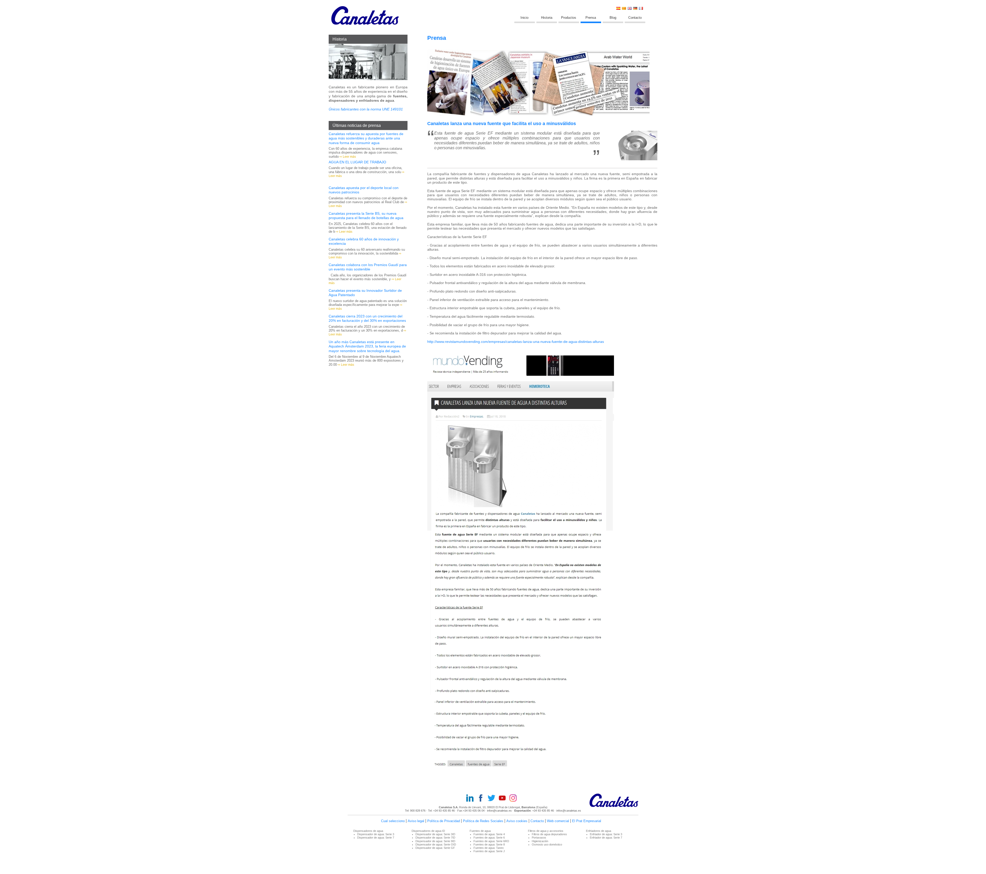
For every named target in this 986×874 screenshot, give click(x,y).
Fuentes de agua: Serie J (489, 851)
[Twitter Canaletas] (493, 798)
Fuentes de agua (480, 830)
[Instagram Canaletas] (514, 798)
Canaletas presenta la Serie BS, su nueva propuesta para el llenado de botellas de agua (366, 215)
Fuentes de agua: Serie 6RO (491, 841)
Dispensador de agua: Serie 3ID (435, 834)
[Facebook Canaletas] (482, 798)
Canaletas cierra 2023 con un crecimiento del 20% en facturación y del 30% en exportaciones (367, 318)
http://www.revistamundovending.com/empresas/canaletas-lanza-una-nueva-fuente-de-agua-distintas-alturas (515, 342)
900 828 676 (417, 810)
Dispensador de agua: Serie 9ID (435, 841)
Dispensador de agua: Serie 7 (375, 837)
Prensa (590, 18)
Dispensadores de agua (368, 830)
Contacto (635, 18)
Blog (613, 18)
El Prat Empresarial (586, 821)
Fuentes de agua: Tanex (488, 847)
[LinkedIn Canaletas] (471, 798)
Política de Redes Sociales (483, 821)
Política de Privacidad (443, 821)
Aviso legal (416, 821)
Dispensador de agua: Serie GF (435, 847)
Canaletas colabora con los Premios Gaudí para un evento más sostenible (368, 267)
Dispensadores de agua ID (428, 830)
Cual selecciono (393, 821)
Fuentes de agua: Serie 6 (489, 837)
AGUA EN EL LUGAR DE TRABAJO (357, 162)
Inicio (524, 18)
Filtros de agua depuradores (549, 834)
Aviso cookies (516, 821)
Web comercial (558, 821)
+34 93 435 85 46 (444, 810)
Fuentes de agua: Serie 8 (489, 844)
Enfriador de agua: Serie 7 (606, 837)
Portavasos (539, 837)
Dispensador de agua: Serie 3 (375, 834)
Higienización (540, 841)
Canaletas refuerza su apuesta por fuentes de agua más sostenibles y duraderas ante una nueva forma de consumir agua (366, 138)
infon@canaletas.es (499, 810)
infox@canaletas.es (568, 810)
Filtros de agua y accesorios (545, 830)
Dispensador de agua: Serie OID (435, 844)
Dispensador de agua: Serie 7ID (435, 837)
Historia (546, 18)
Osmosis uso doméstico (547, 844)
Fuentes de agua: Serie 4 (489, 834)
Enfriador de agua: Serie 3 (606, 834)
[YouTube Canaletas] (503, 798)
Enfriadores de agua (598, 830)
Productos (568, 18)
